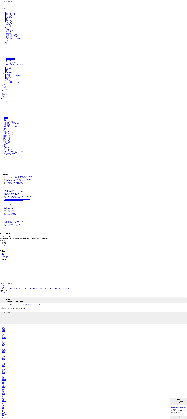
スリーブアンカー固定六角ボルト (10, 214)
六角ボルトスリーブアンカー (11, 13)
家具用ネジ (8, 74)
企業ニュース (6, 86)
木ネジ (7, 79)
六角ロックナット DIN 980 (10, 59)
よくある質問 (4, 89)
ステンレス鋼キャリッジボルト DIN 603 (11, 194)
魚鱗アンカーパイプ (9, 24)
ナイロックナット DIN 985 (10, 58)
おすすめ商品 (4, 94)
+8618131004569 (11, 1)
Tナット (7, 71)
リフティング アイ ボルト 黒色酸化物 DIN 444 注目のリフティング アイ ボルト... (18, 197)
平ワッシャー (8, 43)
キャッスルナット (9, 68)
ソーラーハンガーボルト (8, 205)
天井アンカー (8, 20)
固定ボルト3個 (8, 19)
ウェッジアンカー (9, 15)
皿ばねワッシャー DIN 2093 (9, 150)
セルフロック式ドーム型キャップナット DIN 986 (14, 64)
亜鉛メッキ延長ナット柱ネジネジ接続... (11, 225)
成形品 (5, 84)
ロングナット (8, 67)
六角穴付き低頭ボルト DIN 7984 (11, 34)
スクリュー (6, 73)
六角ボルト (8, 28)
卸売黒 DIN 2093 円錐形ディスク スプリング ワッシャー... (14, 180)
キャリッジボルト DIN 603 (10, 31)
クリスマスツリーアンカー (9, 211)
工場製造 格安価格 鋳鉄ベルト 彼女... (10, 222)
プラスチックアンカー (10, 81)
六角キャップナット (9, 63)
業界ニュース (6, 87)
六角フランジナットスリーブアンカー (21, 288)
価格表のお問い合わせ (4, 240)
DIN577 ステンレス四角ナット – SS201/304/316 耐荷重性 (14, 183)
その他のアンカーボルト (10, 23)
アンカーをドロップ (9, 17)
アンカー (5, 12)
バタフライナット (9, 72)
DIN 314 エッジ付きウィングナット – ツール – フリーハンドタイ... (15, 188)
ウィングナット (9, 66)
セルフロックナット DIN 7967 (11, 61)
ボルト (5, 27)
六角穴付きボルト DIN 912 (10, 33)
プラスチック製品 (7, 80)
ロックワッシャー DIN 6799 (9, 156)
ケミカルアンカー (9, 21)
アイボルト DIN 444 (9, 30)
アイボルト (8, 37)
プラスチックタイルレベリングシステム (13, 82)
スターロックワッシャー (10, 44)
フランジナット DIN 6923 (10, 60)
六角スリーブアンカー (44, 288)
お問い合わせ (4, 91)
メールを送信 (2, 291)
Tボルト (7, 39)
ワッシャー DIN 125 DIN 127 (9, 149)
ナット (5, 55)
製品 (3, 11)
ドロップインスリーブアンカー (53, 288)
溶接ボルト (8, 41)
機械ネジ (7, 78)
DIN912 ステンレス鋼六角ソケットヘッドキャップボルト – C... (15, 191)
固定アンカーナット (9, 69)
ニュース (3, 85)
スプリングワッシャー (10, 45)
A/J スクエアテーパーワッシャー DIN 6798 (11, 155)
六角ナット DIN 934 (9, 56)
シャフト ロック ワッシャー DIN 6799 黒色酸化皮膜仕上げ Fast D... (15, 177)
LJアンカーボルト (9, 26)
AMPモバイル (4, 287)
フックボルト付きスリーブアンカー (65, 288)
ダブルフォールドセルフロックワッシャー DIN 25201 (13, 151)
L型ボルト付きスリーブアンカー (33, 288)
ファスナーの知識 (7, 88)
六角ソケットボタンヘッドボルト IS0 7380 (13, 38)
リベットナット (9, 65)
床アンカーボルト (9, 25)
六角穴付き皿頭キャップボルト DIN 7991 (13, 35)
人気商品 (3, 285)
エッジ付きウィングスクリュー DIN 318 (13, 75)
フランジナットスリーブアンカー (8, 288)
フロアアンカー (7, 114)
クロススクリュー (9, 76)
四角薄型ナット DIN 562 (10, 57)
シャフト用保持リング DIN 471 (9, 153)
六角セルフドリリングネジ (9, 208)
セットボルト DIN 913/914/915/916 (12, 36)
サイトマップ (4, 286)
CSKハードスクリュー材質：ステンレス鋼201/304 (13, 219)
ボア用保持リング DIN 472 (8, 154)
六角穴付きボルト (9, 77)
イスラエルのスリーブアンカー (11, 16)
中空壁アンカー (9, 22)
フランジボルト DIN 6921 (10, 32)
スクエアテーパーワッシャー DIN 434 (10, 152)
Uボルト (7, 40)
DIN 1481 (7, 29)
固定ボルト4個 (8, 18)
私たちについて (5, 90)
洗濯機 (5, 42)
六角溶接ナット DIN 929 (10, 62)
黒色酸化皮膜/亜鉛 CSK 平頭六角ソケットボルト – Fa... (13, 200)
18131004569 (4, 248)
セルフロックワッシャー (8, 147)
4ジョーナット (8, 70)
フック (5, 83)
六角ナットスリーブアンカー (11, 14)
